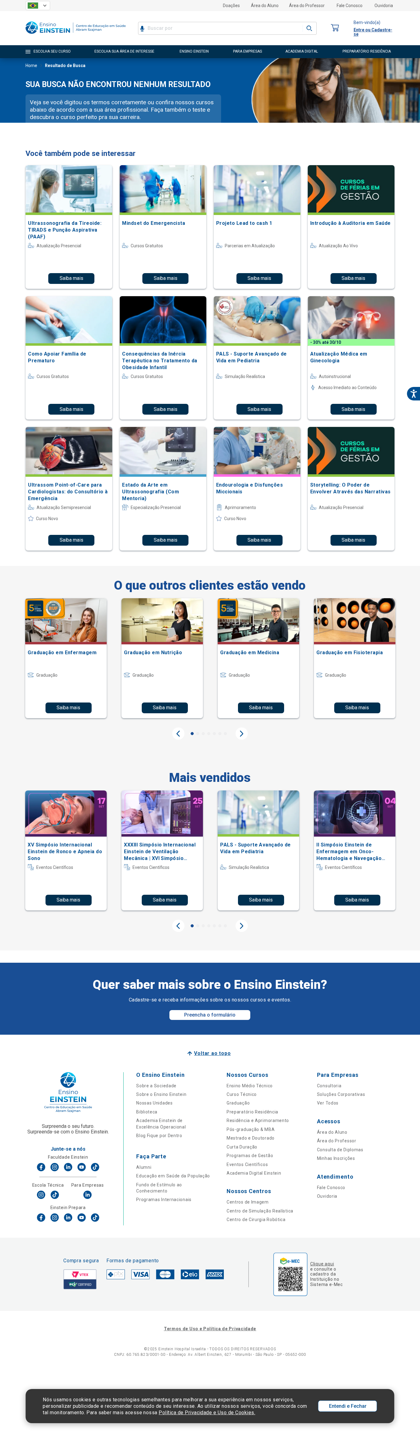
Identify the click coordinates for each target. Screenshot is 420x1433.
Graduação (238, 1103)
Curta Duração (242, 1146)
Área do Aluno (265, 5)
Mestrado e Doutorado (251, 1138)
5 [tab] (214, 733)
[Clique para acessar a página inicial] (76, 35)
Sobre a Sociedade (156, 1085)
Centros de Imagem (248, 1202)
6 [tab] (219, 733)
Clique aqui (322, 1263)
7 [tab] (225, 733)
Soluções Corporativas (341, 1094)
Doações (231, 5)
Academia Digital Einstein (254, 1173)
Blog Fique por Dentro (159, 1135)
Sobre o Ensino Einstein (161, 1094)
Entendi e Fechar (348, 1406)
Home (31, 65)
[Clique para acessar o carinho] (335, 28)
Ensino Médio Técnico (250, 1085)
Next (242, 733)
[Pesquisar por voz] (142, 28)
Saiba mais (71, 278)
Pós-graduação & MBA (251, 1129)
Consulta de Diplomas (340, 1149)
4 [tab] (208, 733)
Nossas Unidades (154, 1103)
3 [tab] (203, 733)
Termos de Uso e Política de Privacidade (210, 1328)
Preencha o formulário (210, 1015)
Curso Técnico (242, 1094)
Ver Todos (328, 1103)
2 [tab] (197, 733)
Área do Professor (307, 5)
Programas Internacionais (164, 1199)
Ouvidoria (383, 5)
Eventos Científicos (247, 1164)
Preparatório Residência (252, 1111)
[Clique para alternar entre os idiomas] (38, 5)
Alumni (143, 1167)
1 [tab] (192, 733)
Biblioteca (146, 1111)
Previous (178, 733)
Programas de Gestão (250, 1155)
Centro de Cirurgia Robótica (256, 1219)
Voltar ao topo (212, 1053)
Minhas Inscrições (336, 1158)
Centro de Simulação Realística (260, 1210)
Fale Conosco (350, 5)
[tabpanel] (66, 658)
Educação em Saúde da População (173, 1175)
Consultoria (329, 1085)
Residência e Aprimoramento (258, 1120)
